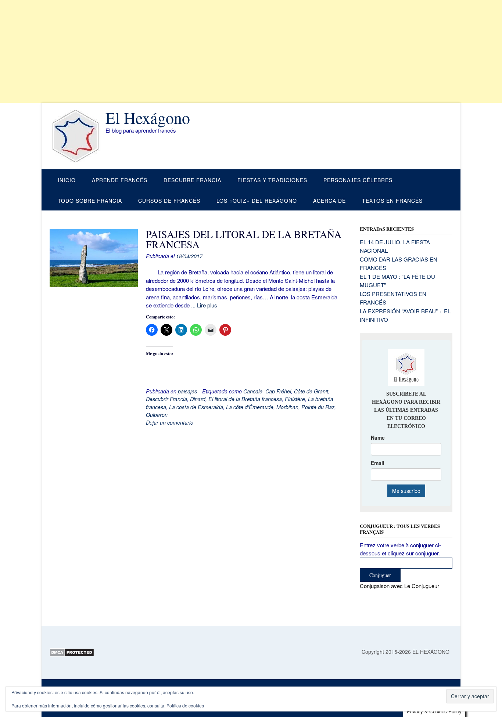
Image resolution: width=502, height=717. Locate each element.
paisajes (187, 391)
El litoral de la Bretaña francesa (245, 399)
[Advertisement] (220, 51)
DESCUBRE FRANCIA (192, 180)
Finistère (295, 399)
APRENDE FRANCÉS (119, 180)
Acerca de (329, 200)
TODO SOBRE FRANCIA (90, 200)
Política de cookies (185, 705)
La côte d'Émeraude (249, 407)
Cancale (252, 391)
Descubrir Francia (166, 399)
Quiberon (157, 414)
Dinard (197, 399)
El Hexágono (147, 117)
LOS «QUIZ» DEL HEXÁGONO (256, 200)
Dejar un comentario (169, 422)
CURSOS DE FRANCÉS (169, 200)
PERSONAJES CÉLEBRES (357, 180)
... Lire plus (204, 305)
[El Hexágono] (77, 136)
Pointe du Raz (317, 407)
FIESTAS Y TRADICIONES (272, 180)
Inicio (67, 180)
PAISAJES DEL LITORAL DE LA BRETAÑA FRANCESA (243, 239)
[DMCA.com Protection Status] (72, 654)
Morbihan (287, 407)
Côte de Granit (311, 391)
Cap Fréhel (278, 391)
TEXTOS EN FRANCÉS (392, 200)
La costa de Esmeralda (196, 407)
